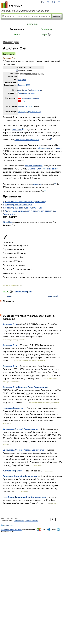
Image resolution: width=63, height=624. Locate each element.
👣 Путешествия (7, 525)
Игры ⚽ (46, 34)
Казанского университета (27, 139)
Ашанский (53, 296)
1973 (30, 106)
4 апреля (21, 85)
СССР (24, 101)
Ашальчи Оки (10, 324)
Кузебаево (22, 90)
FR (59, 2)
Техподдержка (19, 521)
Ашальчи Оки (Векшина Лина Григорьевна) (25, 201)
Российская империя (26, 93)
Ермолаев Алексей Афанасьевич (20, 476)
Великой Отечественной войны (43, 169)
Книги (17, 34)
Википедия (32, 24)
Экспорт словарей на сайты (11, 529)
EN (42, 2)
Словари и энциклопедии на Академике (25, 10)
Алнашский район (12, 471)
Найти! (56, 16)
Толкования (17, 29)
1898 (28, 85)
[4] (45, 190)
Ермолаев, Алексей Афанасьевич (20, 429)
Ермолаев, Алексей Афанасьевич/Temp (23, 450)
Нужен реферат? (23, 292)
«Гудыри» (57, 148)
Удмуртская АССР (33, 112)
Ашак (9, 296)
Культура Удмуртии (13, 408)
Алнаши (21, 112)
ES (53, 2)
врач (24, 80)
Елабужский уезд (35, 90)
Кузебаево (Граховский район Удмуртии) (24, 497)
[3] (55, 183)
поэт (20, 80)
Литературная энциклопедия (18, 204)
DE (48, 2)
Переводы (46, 29)
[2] (51, 139)
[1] (22, 129)
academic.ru (11, 4)
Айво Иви (7, 222)
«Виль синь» (44, 148)
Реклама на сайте (31, 521)
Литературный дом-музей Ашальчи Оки (23, 208)
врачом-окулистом (33, 165)
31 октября (22, 106)
